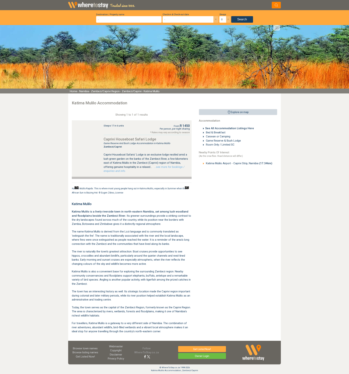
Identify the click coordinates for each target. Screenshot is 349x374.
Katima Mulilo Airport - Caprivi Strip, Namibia (238, 163)
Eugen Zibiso (107, 192)
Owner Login (202, 356)
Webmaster (116, 346)
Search (242, 19)
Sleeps (222, 14)
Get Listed (85, 356)
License (119, 192)
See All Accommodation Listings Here (229, 128)
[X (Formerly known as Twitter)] (148, 356)
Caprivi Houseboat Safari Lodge (130, 139)
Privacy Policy (116, 358)
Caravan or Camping (217, 136)
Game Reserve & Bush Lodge (223, 140)
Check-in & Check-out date (176, 14)
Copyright (116, 350)
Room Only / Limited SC (219, 144)
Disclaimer (116, 354)
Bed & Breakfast (215, 132)
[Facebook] (145, 356)
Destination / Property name (110, 14)
